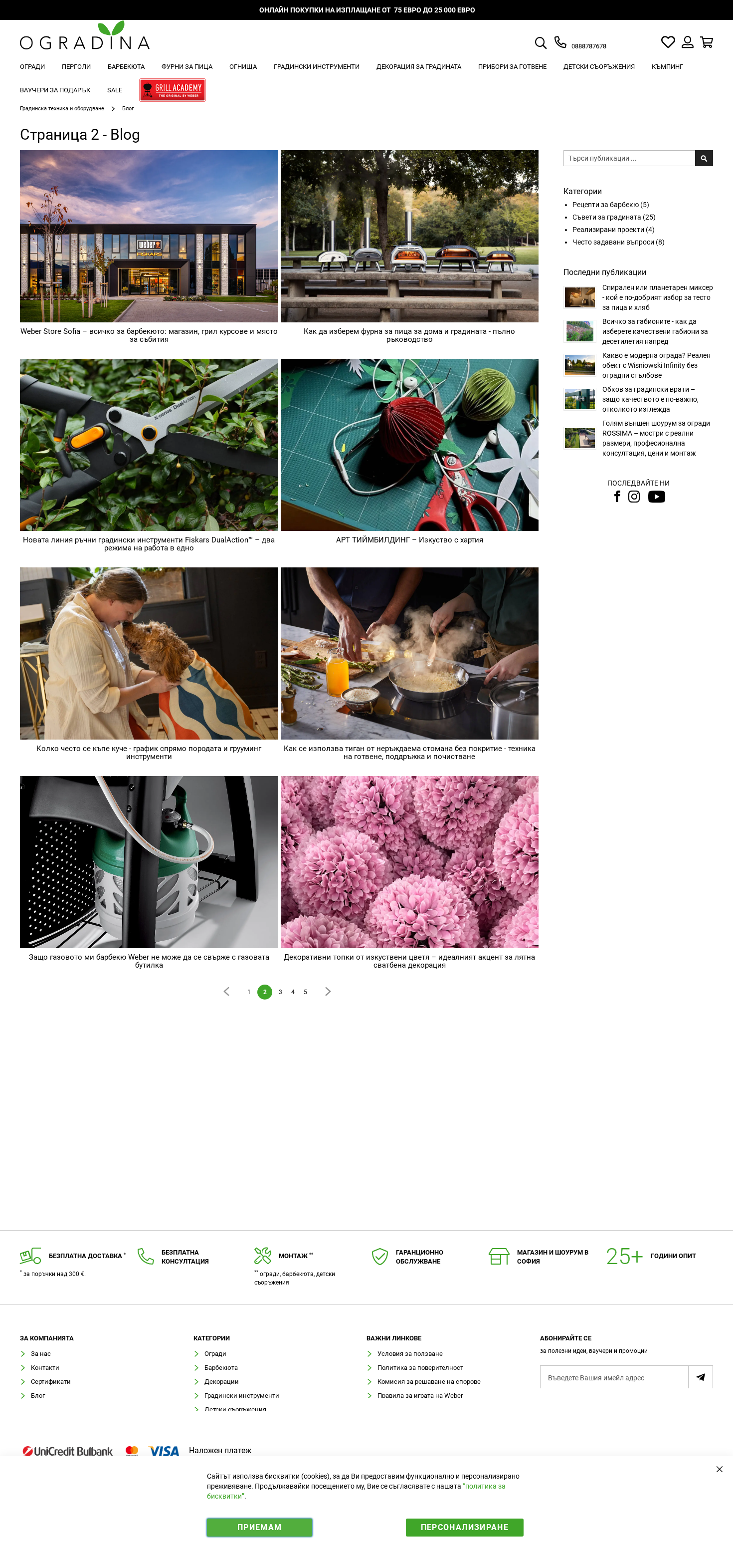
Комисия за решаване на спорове (429, 1381)
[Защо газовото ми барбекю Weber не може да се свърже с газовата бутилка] (149, 862)
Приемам (259, 1527)
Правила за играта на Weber (420, 1395)
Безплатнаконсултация (185, 1257)
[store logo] (85, 42)
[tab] (627, 1347)
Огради (215, 1353)
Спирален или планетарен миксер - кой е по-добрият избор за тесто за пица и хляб (657, 297)
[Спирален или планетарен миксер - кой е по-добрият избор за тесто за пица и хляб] (580, 297)
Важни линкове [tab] (393, 1338)
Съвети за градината (607, 217)
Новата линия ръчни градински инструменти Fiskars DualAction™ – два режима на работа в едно (149, 544)
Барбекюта (221, 1367)
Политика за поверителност (420, 1367)
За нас (41, 1353)
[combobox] (552, 43)
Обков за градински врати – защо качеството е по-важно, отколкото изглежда (650, 399)
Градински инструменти (241, 1395)
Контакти (45, 1367)
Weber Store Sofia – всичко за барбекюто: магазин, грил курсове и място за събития (149, 335)
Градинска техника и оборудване (63, 108)
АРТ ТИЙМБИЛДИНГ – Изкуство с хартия (409, 539)
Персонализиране (465, 1527)
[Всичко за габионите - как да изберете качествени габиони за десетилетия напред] (580, 331)
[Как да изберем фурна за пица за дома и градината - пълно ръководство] (410, 236)
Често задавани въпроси (614, 242)
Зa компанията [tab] (47, 1338)
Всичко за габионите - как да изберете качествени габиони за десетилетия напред (655, 331)
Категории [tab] (211, 1338)
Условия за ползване (410, 1353)
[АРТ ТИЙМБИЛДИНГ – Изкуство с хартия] (410, 445)
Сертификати (51, 1381)
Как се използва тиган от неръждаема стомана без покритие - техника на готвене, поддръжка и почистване (410, 753)
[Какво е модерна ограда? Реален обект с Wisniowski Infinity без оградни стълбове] (580, 365)
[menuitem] (32, 66)
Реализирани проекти (609, 230)
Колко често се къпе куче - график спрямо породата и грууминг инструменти (148, 753)
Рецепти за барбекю (606, 205)
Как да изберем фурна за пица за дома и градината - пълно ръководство (409, 335)
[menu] (366, 80)
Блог (38, 1395)
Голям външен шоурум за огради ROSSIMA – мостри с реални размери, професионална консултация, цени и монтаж (656, 438)
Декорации (221, 1381)
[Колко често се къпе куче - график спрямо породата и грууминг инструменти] (149, 653)
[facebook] (616, 496)
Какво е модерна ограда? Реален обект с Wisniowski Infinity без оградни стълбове (656, 365)
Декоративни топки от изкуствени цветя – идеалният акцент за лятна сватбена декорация (409, 961)
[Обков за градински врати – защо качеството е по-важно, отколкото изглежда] (580, 399)
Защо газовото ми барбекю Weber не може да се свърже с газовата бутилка (149, 961)
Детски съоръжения (235, 1409)
